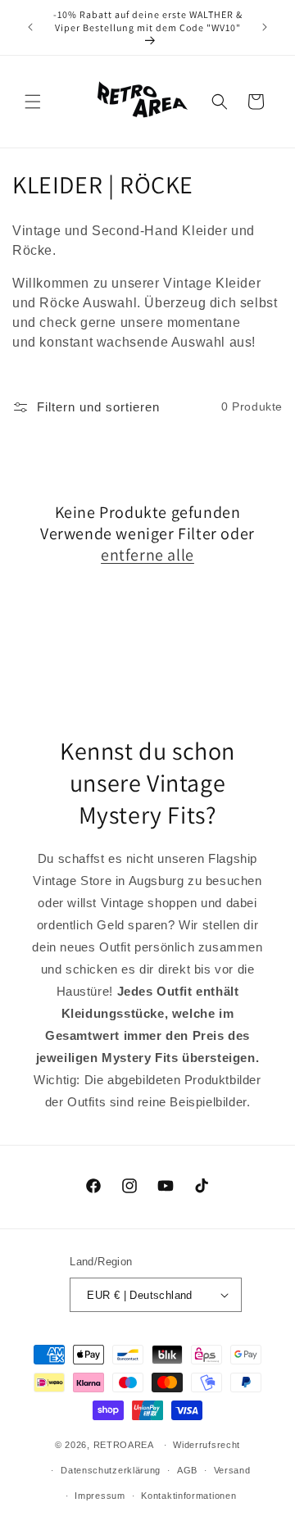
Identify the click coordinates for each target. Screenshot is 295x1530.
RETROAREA (123, 1445)
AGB (187, 1470)
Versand (232, 1470)
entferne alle (147, 554)
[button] (33, 102)
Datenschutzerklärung (111, 1470)
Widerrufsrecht (206, 1445)
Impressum (100, 1495)
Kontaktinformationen (188, 1495)
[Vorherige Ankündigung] (30, 27)
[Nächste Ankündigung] (265, 27)
